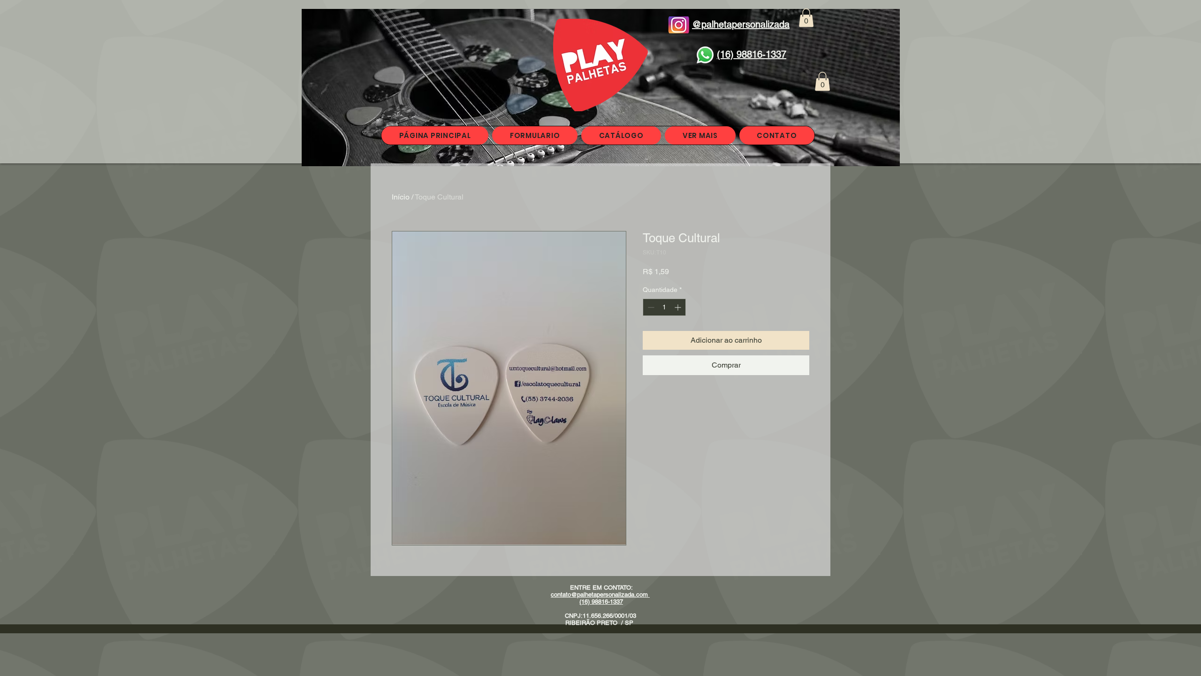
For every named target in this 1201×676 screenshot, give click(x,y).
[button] (806, 17)
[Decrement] (650, 307)
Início (401, 196)
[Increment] (678, 307)
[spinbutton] (664, 307)
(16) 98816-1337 (601, 601)
